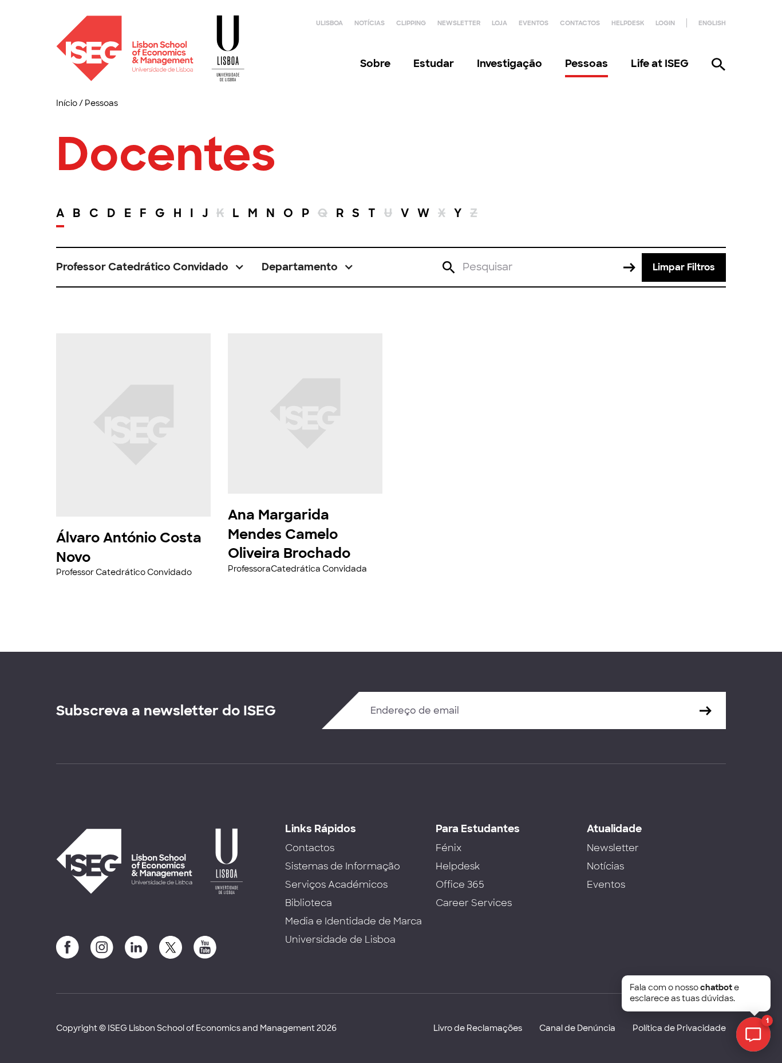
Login (665, 23)
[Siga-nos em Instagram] (101, 947)
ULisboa (329, 23)
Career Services (474, 903)
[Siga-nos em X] (170, 947)
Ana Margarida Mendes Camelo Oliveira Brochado (289, 534)
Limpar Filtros (684, 267)
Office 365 (460, 885)
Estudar (433, 63)
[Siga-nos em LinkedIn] (136, 947)
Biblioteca (308, 903)
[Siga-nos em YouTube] (204, 947)
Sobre (375, 63)
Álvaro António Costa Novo (129, 547)
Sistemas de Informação (342, 866)
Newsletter (458, 23)
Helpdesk (627, 23)
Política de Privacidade (679, 1028)
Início (66, 103)
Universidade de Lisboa (340, 940)
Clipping (411, 23)
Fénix (448, 848)
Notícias (369, 23)
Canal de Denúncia (577, 1028)
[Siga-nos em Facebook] (67, 947)
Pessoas (586, 63)
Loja (499, 23)
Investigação (509, 63)
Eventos (533, 23)
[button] (150, 267)
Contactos (580, 23)
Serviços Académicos (336, 885)
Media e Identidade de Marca (353, 921)
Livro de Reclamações (477, 1028)
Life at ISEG (660, 63)
